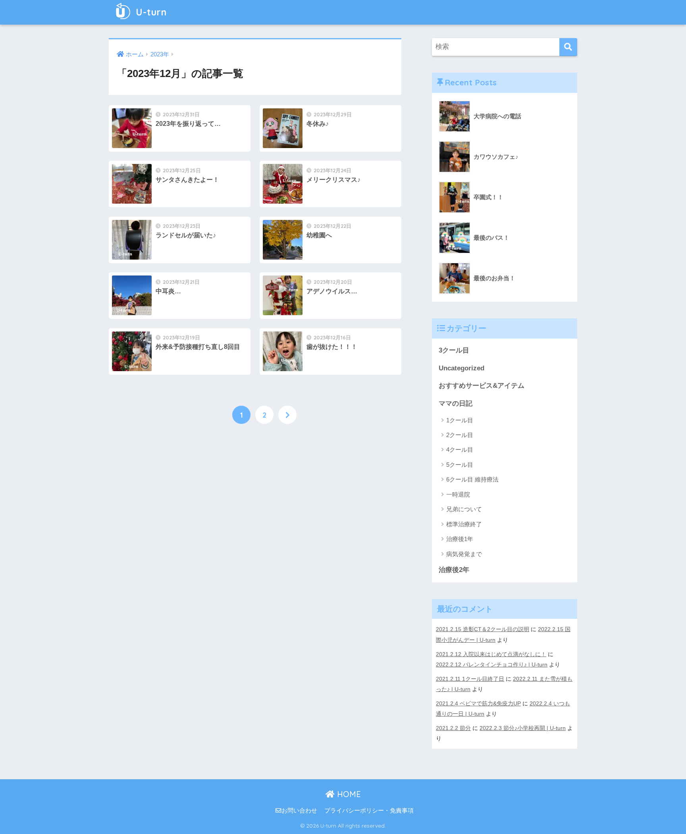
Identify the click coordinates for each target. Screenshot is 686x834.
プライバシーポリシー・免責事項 (369, 810)
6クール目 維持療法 (472, 479)
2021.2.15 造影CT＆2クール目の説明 (482, 629)
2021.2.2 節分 (453, 728)
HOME (348, 794)
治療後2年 (454, 570)
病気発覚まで (464, 554)
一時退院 (458, 494)
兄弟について (464, 509)
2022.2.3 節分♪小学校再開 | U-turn (523, 728)
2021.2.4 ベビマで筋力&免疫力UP (478, 703)
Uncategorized (461, 368)
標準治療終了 (464, 524)
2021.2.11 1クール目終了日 (470, 679)
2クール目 (459, 434)
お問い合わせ (299, 810)
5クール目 (459, 464)
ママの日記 (455, 403)
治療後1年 (459, 538)
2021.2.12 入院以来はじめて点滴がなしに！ (491, 654)
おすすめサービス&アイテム (481, 385)
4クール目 (459, 449)
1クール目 (459, 420)
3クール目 (454, 350)
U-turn (150, 12)
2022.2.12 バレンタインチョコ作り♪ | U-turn (491, 664)
